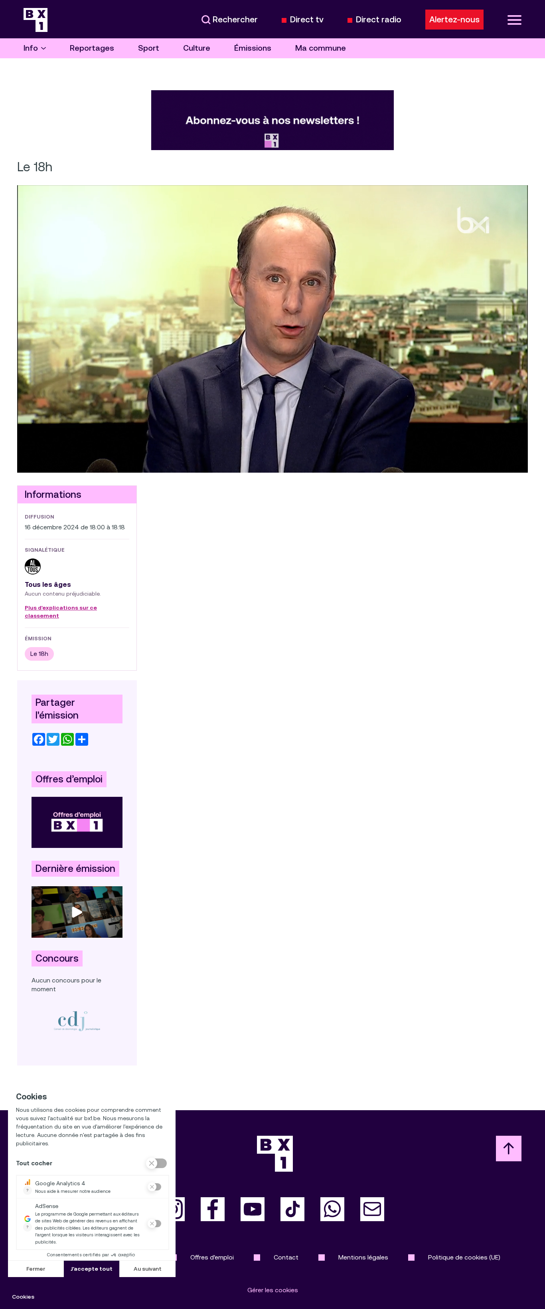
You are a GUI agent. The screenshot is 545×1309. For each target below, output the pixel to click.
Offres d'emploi (212, 1257)
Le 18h (39, 653)
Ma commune (320, 48)
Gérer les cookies (272, 1290)
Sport (148, 48)
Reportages (92, 48)
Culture (196, 48)
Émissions (252, 48)
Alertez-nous (454, 20)
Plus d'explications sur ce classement (61, 612)
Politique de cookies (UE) (464, 1257)
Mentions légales (363, 1257)
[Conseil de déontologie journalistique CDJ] (77, 1021)
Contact (286, 1257)
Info (31, 48)
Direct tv (307, 20)
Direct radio (378, 20)
